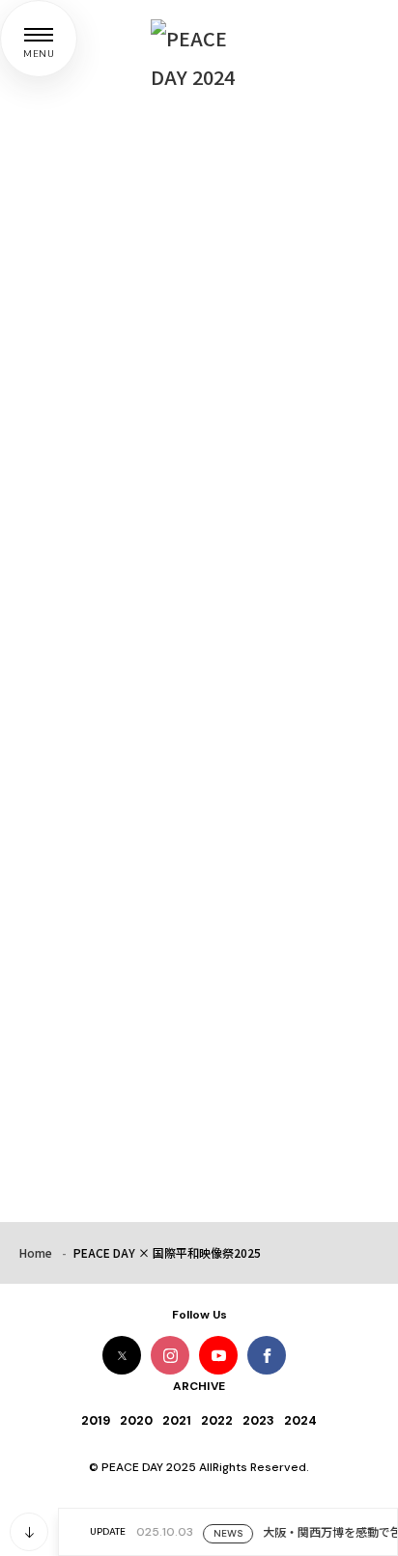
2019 (95, 1420)
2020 (136, 1420)
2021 (176, 1420)
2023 (258, 1420)
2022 (217, 1420)
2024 (300, 1420)
